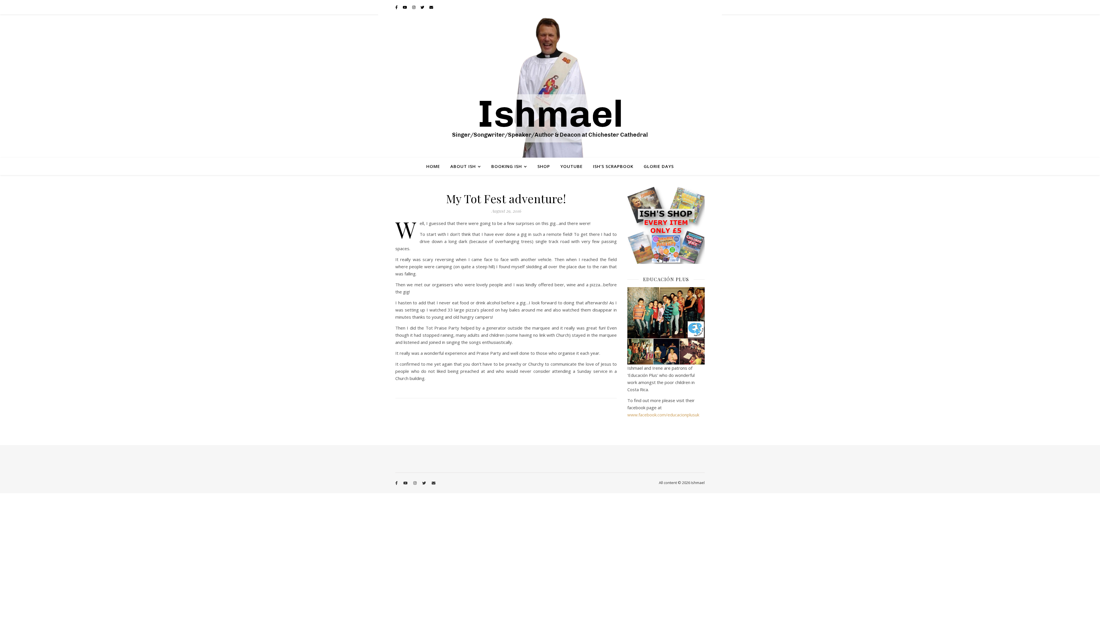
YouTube (571, 166)
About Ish (463, 166)
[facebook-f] (396, 7)
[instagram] (414, 7)
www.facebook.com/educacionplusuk (663, 415)
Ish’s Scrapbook (613, 166)
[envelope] (431, 7)
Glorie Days (659, 166)
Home (433, 166)
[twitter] (423, 7)
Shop (543, 166)
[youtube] (405, 7)
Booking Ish (506, 166)
